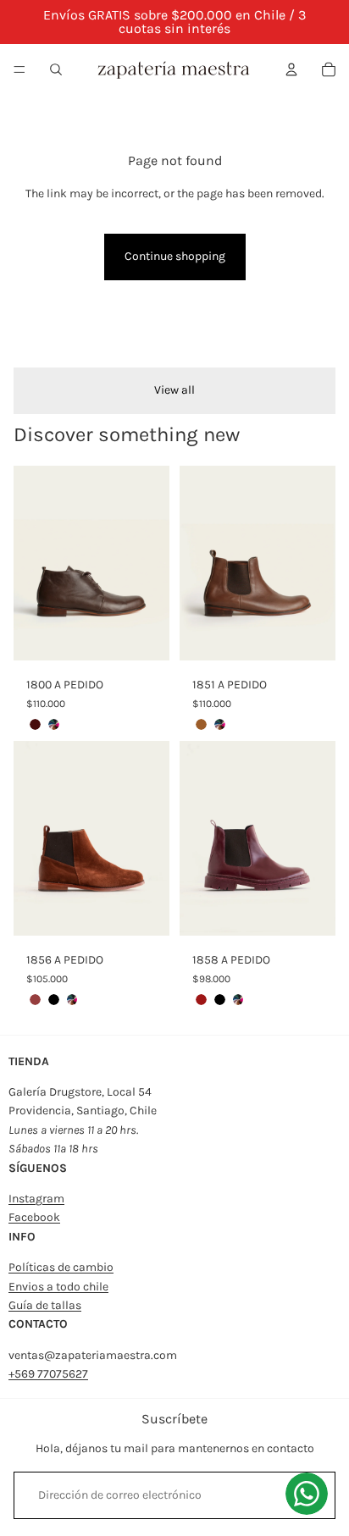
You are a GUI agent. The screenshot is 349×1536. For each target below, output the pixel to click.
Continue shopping (175, 256)
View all (174, 390)
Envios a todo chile (58, 1286)
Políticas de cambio (61, 1267)
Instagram (36, 1198)
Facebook (34, 1217)
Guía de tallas (44, 1305)
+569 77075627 (48, 1374)
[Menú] (19, 69)
